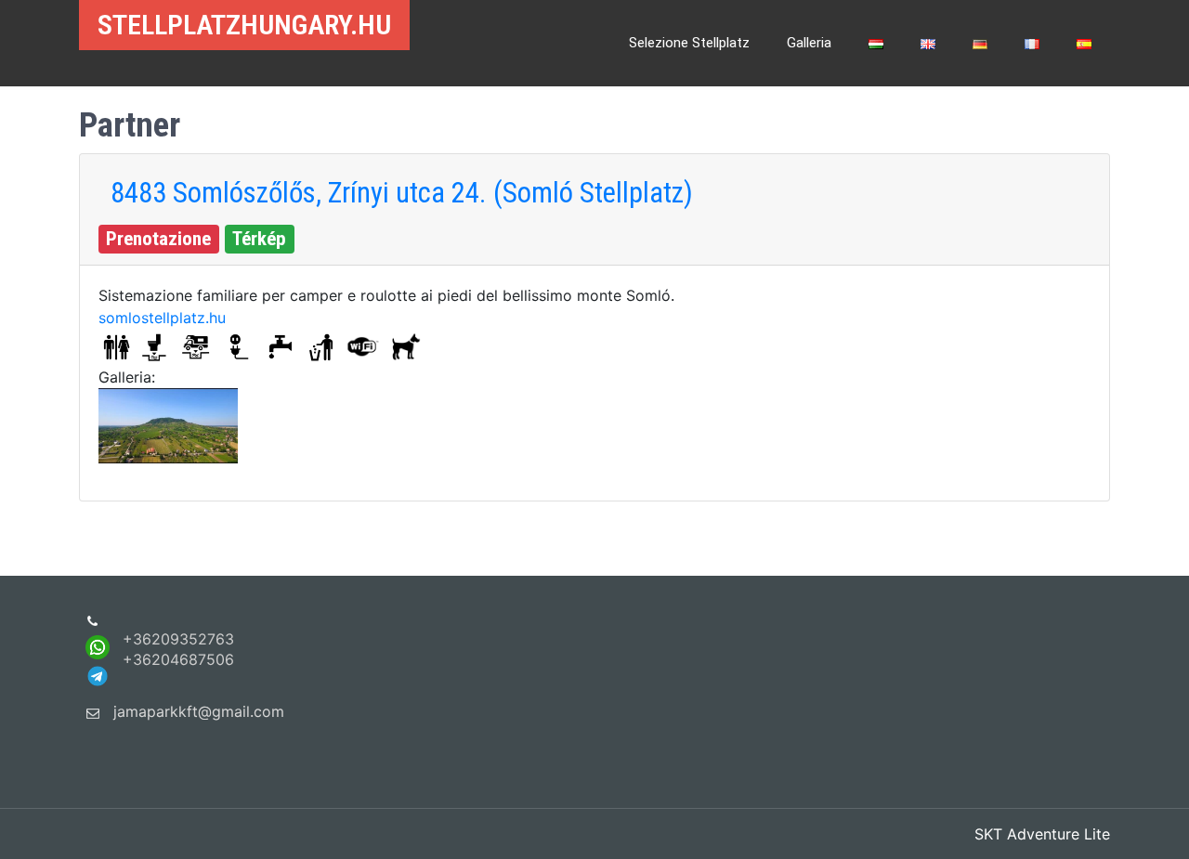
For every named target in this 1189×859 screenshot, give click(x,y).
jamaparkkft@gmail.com (198, 711)
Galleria (809, 42)
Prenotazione (158, 239)
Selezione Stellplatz (689, 42)
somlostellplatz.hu (162, 317)
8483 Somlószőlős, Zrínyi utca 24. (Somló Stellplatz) (402, 193)
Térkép (259, 239)
